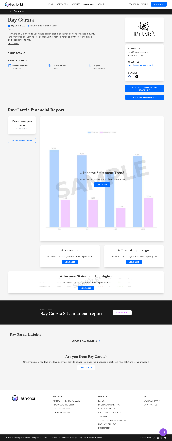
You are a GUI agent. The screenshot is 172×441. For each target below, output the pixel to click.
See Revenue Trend (22, 140)
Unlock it (102, 184)
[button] (163, 432)
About (100, 4)
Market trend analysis (66, 401)
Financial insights (64, 405)
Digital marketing (109, 405)
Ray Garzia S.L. (17, 26)
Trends (102, 416)
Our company (152, 401)
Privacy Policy (76, 438)
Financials (88, 4)
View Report (122, 312)
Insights (75, 4)
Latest (102, 401)
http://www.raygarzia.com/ (140, 65)
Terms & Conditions (59, 438)
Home (50, 4)
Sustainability (106, 409)
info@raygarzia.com (138, 52)
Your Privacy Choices (93, 438)
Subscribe (159, 4)
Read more (13, 44)
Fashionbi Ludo (107, 424)
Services (61, 4)
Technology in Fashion (112, 420)
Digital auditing (62, 409)
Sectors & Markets (109, 412)
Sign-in (145, 4)
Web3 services (61, 412)
